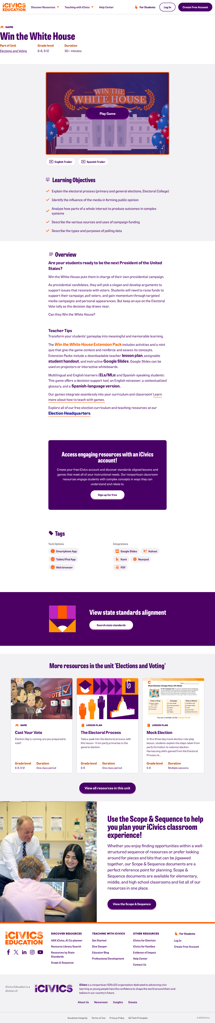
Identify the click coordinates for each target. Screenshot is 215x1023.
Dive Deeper (99, 946)
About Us (83, 1002)
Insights (118, 1002)
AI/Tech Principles (138, 1017)
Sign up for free (107, 495)
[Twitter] (16, 952)
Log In (167, 7)
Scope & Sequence (62, 962)
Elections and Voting (13, 51)
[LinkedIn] (24, 952)
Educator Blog (100, 952)
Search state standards (111, 625)
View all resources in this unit (107, 787)
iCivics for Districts (144, 940)
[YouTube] (40, 952)
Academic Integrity (78, 1017)
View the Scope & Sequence (132, 904)
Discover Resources (43, 7)
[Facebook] (8, 952)
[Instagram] (32, 952)
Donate (132, 1002)
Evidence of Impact (144, 952)
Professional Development (108, 958)
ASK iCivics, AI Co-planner (66, 940)
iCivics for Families (144, 946)
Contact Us (139, 964)
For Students (147, 7)
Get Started (99, 940)
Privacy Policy (117, 1017)
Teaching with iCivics (77, 7)
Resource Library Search (66, 946)
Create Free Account (195, 7)
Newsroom (101, 1002)
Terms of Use (98, 1017)
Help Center (106, 7)
